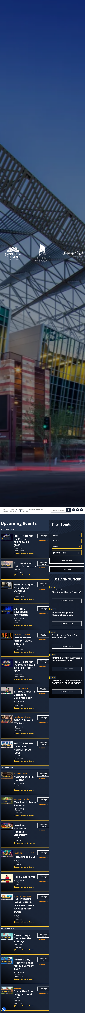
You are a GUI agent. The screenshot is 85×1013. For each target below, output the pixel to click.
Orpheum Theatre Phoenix (24, 554)
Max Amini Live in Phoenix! (66, 592)
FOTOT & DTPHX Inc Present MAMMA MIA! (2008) (67, 659)
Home (4, 509)
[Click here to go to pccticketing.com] (42, 253)
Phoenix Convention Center (25, 843)
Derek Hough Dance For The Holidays (64, 636)
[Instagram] (73, 509)
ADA (12, 509)
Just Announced (59, 553)
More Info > (43, 540)
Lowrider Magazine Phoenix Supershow (62, 613)
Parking (21, 509)
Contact (25, 511)
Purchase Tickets (43, 536)
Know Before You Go (36, 509)
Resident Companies (9, 511)
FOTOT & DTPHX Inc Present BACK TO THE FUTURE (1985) (67, 682)
